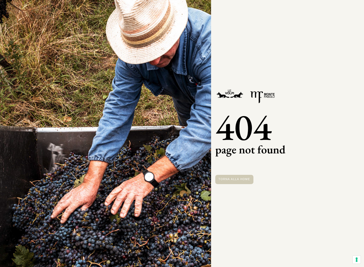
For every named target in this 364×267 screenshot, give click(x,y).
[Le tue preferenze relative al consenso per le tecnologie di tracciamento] (357, 260)
